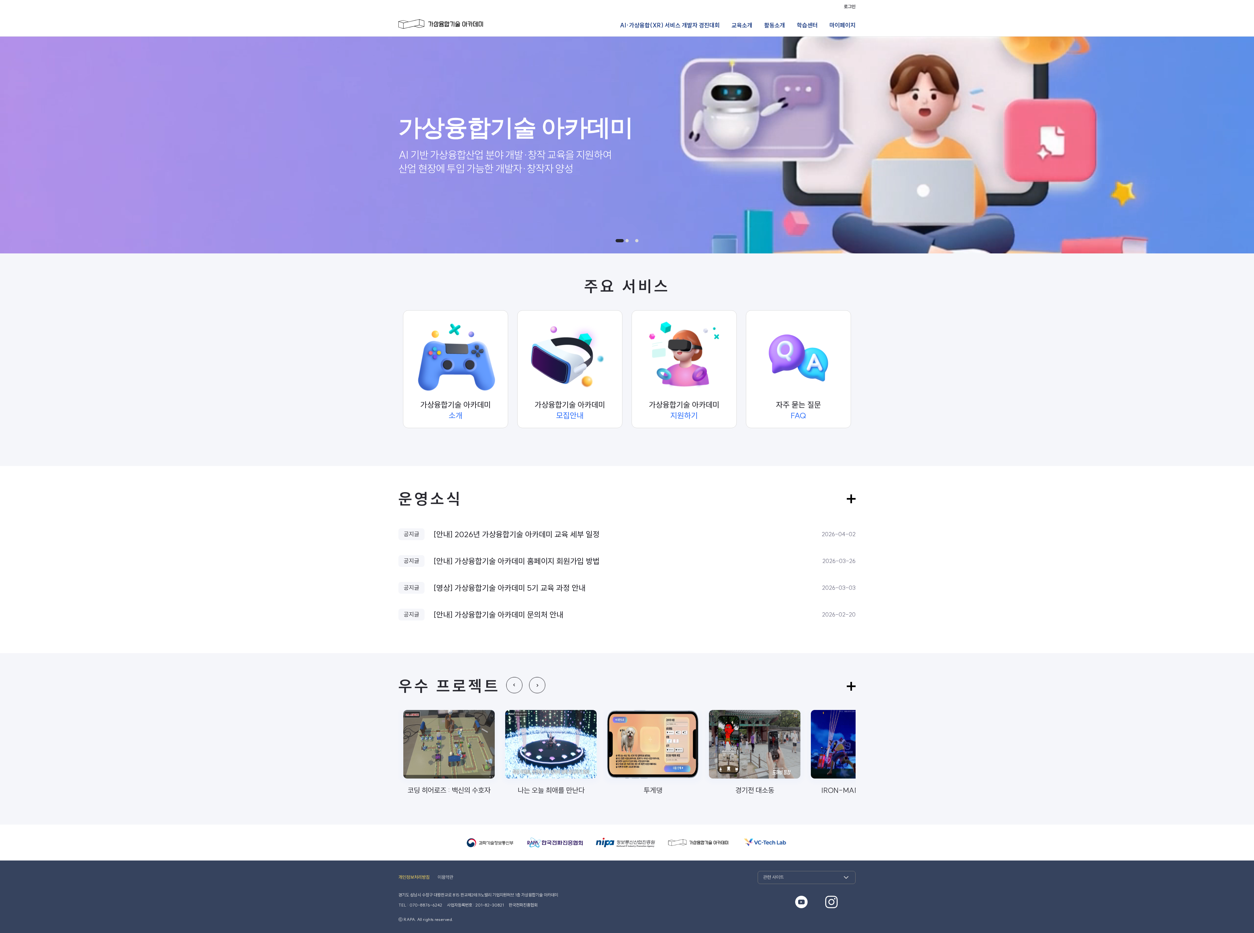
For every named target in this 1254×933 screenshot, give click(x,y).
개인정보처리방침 (414, 877)
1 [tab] (617, 240)
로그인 (850, 6)
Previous (514, 685)
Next (537, 685)
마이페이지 (842, 25)
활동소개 (774, 25)
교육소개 (742, 25)
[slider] (627, 145)
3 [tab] (636, 240)
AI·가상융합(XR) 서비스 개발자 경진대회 (670, 25)
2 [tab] (629, 240)
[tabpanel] (627, 145)
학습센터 (807, 25)
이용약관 (445, 877)
